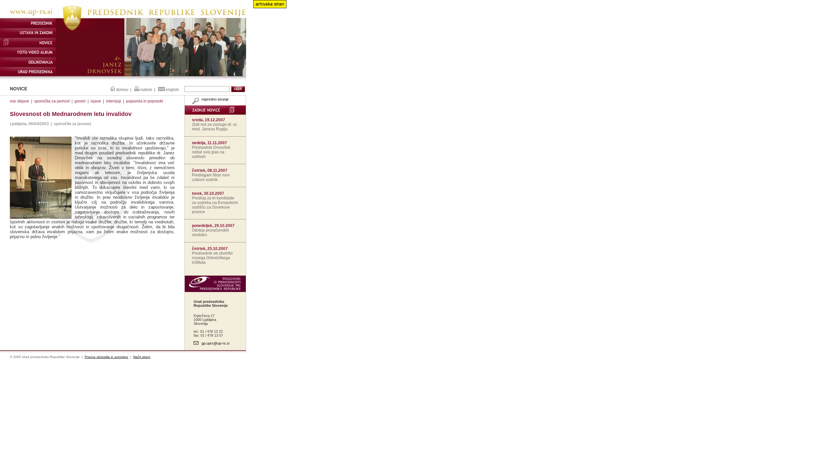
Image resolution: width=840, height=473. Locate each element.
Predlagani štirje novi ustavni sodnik (211, 177)
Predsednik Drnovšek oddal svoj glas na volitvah (211, 152)
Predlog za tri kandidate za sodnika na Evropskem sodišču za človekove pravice (215, 205)
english (172, 89)
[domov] (123, 17)
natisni (146, 89)
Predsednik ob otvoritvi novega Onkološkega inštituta (212, 258)
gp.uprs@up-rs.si (215, 343)
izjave (96, 101)
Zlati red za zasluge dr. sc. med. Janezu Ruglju (215, 126)
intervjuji (113, 101)
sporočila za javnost (52, 101)
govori (80, 101)
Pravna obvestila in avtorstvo (106, 357)
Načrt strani (141, 357)
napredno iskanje (214, 99)
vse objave (19, 101)
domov (122, 89)
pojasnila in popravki (144, 101)
